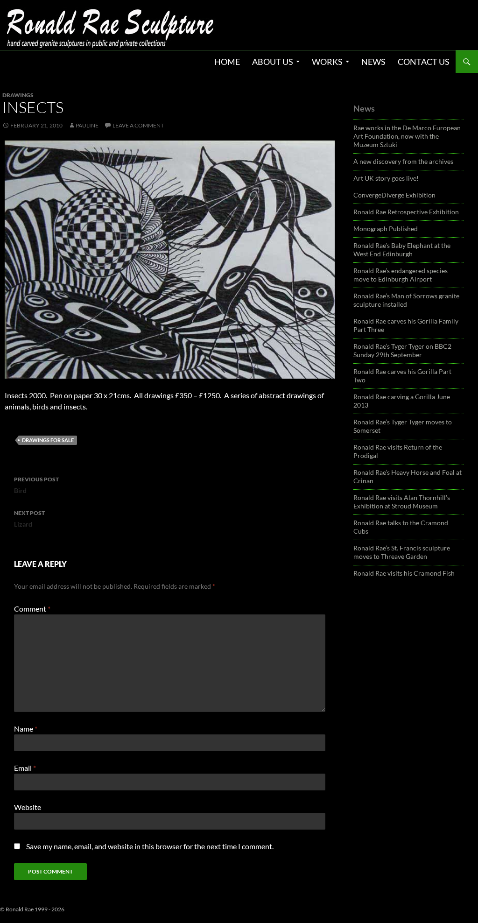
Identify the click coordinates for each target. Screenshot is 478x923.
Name (25, 728)
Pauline (87, 125)
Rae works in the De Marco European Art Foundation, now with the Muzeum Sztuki (407, 136)
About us (272, 61)
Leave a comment (138, 125)
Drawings (18, 95)
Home (227, 61)
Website (27, 807)
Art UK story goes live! (386, 178)
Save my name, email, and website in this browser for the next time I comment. (150, 846)
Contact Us (424, 61)
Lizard (29, 518)
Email (25, 767)
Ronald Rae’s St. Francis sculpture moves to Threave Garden (401, 552)
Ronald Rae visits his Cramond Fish (404, 573)
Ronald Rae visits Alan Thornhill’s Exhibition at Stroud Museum (401, 501)
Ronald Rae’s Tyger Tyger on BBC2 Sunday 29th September (402, 350)
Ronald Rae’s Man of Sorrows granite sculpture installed (406, 300)
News (373, 61)
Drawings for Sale (48, 440)
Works (327, 61)
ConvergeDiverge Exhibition (394, 195)
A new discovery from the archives (403, 161)
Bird (36, 485)
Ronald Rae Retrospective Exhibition (406, 212)
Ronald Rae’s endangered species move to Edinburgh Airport (400, 275)
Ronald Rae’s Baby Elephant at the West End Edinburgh (401, 249)
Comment (32, 608)
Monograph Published (385, 229)
